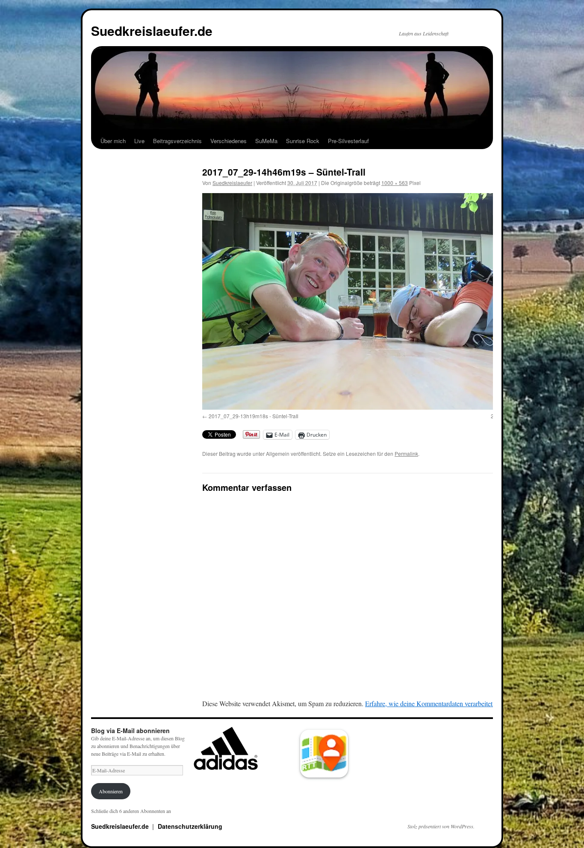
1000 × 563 (394, 182)
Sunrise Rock (302, 141)
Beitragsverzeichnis (177, 141)
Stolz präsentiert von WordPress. (441, 826)
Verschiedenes (228, 141)
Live (139, 141)
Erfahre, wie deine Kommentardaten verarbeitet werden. (440, 703)
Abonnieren (111, 791)
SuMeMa (266, 141)
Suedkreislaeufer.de (151, 30)
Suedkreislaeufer (232, 182)
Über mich (113, 141)
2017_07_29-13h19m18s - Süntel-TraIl (253, 416)
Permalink (406, 453)
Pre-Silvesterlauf (348, 141)
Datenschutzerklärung (190, 826)
